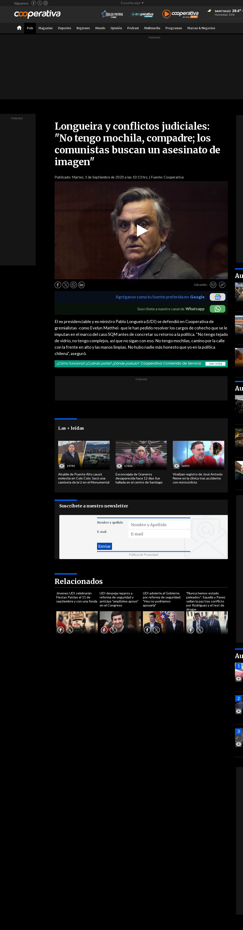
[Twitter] (39, 3)
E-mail (101, 531)
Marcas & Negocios (201, 28)
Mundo (100, 28)
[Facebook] (33, 3)
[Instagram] (45, 3)
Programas (173, 28)
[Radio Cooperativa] (180, 14)
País (30, 28)
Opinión (116, 28)
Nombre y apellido (110, 522)
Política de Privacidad (143, 555)
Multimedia (152, 28)
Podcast (133, 28)
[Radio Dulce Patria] (112, 14)
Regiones (83, 28)
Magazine (45, 28)
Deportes (64, 28)
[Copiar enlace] (222, 285)
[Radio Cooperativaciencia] (142, 14)
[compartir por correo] (213, 285)
